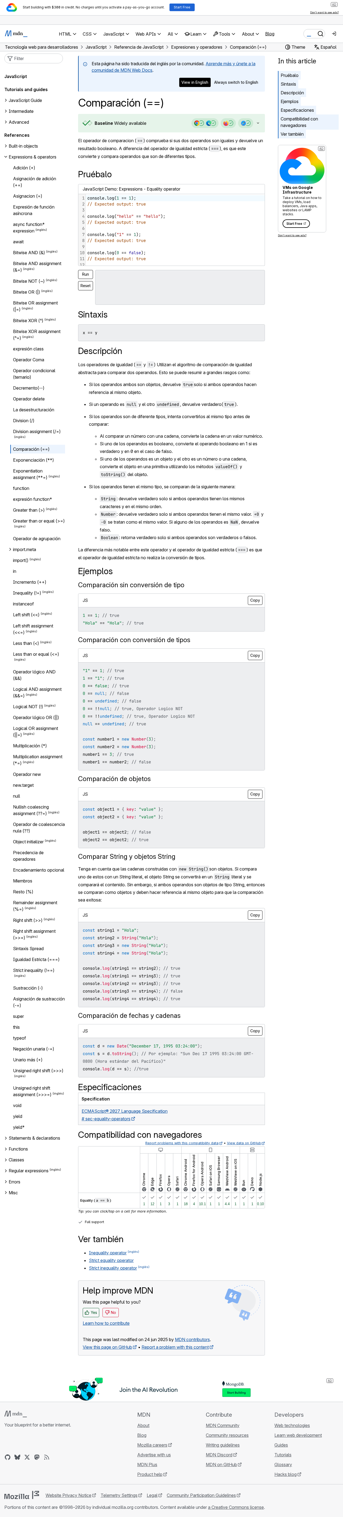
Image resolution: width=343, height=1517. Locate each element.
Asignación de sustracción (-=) (39, 1002)
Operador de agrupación (36, 538)
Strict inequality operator (113, 1268)
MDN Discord (219, 1454)
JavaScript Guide (25, 100)
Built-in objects (23, 146)
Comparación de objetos (114, 779)
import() (20, 560)
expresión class (28, 349)
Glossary (283, 1464)
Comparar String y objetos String (126, 856)
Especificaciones (297, 110)
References (17, 135)
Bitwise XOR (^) (28, 320)
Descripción (292, 92)
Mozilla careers (152, 1445)
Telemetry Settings (119, 1495)
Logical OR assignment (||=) (35, 732)
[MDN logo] (15, 1414)
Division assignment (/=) (37, 431)
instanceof (23, 604)
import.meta (24, 549)
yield (17, 1116)
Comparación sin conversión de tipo (131, 585)
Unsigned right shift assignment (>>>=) (32, 1091)
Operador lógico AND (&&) (34, 675)
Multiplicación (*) (30, 745)
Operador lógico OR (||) (36, 717)
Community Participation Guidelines (201, 1495)
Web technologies (292, 1425)
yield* (19, 1127)
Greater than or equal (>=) (39, 521)
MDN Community (222, 1425)
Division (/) (23, 420)
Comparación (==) (31, 449)
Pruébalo (290, 75)
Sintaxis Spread (28, 948)
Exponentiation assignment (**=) (30, 474)
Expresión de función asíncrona (34, 210)
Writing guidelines (223, 1445)
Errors (14, 1182)
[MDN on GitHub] (7, 1457)
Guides (281, 1445)
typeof (19, 1038)
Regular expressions (29, 1171)
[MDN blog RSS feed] (46, 1457)
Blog (269, 33)
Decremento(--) (28, 388)
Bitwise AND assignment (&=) (37, 267)
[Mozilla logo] (21, 1495)
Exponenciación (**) (33, 460)
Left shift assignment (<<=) (33, 629)
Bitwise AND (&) (29, 252)
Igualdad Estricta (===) (36, 959)
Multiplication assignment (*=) (37, 760)
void (17, 1105)
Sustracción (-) (28, 988)
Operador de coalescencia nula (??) (39, 828)
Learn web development (298, 1435)
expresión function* (32, 499)
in (14, 571)
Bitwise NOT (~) (29, 281)
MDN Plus (147, 1464)
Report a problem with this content (175, 1347)
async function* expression (29, 228)
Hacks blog (285, 1474)
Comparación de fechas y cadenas (129, 1015)
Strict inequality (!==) (34, 970)
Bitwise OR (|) (26, 292)
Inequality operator (108, 1252)
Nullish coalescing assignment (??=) (31, 810)
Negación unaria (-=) (33, 1049)
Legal (152, 1495)
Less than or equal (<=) (36, 654)
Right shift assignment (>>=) (34, 934)
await (18, 241)
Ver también (292, 134)
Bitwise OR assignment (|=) (35, 306)
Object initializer (28, 841)
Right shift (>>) (28, 920)
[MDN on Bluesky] (17, 1457)
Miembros (22, 881)
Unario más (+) (28, 1059)
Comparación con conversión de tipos (134, 640)
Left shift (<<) (26, 615)
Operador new (27, 774)
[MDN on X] (27, 1457)
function (21, 488)
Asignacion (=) (27, 196)
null (16, 796)
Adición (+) (24, 167)
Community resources (227, 1435)
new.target (23, 785)
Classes (16, 1159)
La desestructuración (33, 409)
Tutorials (282, 1454)
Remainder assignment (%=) (35, 906)
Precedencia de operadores (28, 856)
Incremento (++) (29, 582)
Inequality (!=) (27, 593)
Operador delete (29, 399)
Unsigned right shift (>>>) (38, 1070)
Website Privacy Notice (68, 1495)
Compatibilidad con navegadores (299, 122)
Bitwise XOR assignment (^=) (36, 335)
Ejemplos (290, 101)
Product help (149, 1474)
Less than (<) (26, 643)
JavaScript (15, 76)
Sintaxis (288, 84)
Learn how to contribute (106, 1323)
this (16, 1027)
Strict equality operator (111, 1260)
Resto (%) (23, 891)
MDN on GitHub (221, 1464)
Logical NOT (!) (28, 706)
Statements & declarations (34, 1138)
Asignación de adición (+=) (34, 182)
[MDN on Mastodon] (37, 1457)
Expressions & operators (32, 157)
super (18, 1016)
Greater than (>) (29, 510)
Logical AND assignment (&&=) (37, 692)
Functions (18, 1149)
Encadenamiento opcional (38, 870)
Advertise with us (154, 1454)
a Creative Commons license (236, 1507)
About (143, 1425)
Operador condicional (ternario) (34, 374)
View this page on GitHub (107, 1347)
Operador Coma (28, 359)
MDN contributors (192, 1339)
